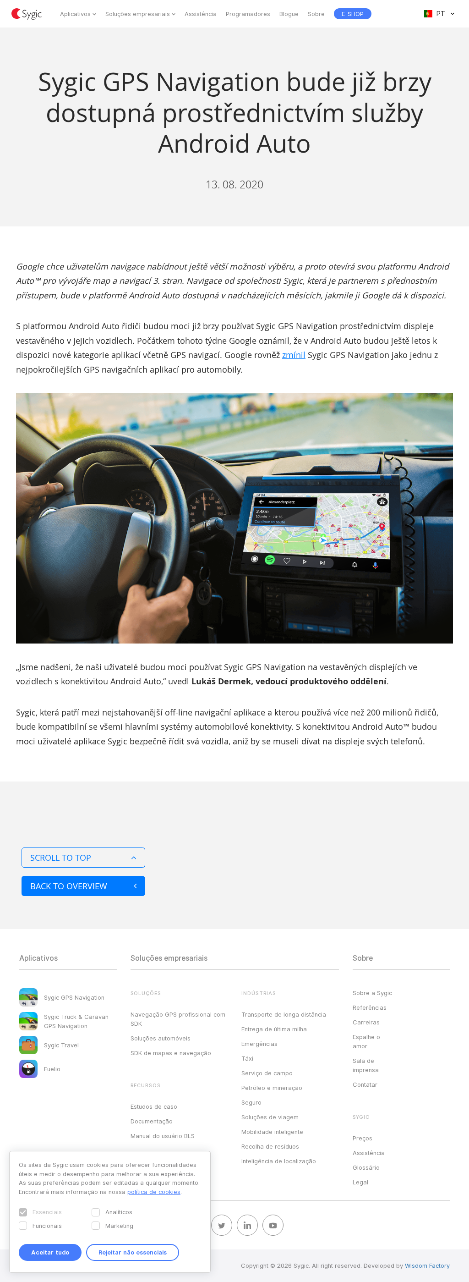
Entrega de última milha (274, 1029)
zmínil (293, 354)
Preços (362, 1138)
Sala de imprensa (366, 1065)
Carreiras (366, 1022)
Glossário (366, 1167)
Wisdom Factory (427, 1265)
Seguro (251, 1102)
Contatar (365, 1084)
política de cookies (153, 1191)
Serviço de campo (267, 1073)
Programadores (248, 13)
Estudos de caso (154, 1106)
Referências (370, 1007)
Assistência (201, 13)
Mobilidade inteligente (272, 1131)
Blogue (289, 13)
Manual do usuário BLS (163, 1135)
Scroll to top (60, 857)
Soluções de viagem (270, 1117)
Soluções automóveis (161, 1038)
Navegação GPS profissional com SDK (178, 1019)
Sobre (316, 13)
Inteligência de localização (278, 1161)
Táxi (247, 1058)
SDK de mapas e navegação (171, 1052)
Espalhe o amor (366, 1041)
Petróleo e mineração (271, 1087)
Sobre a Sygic (372, 992)
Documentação (152, 1121)
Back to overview (68, 885)
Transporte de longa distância (283, 1014)
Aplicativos (75, 13)
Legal (360, 1182)
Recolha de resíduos (270, 1146)
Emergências (259, 1043)
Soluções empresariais (137, 13)
